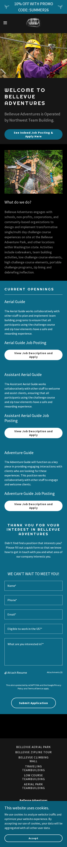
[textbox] (33, 586)
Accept (33, 838)
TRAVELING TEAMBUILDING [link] (33, 768)
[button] (6, 22)
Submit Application (33, 703)
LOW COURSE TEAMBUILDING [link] (33, 777)
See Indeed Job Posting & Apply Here (33, 134)
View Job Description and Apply (33, 355)
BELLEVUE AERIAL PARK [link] (33, 747)
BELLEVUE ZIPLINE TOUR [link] (33, 752)
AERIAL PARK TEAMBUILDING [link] (33, 786)
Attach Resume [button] (17, 672)
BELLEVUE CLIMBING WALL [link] (33, 759)
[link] (33, 22)
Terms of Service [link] (35, 688)
